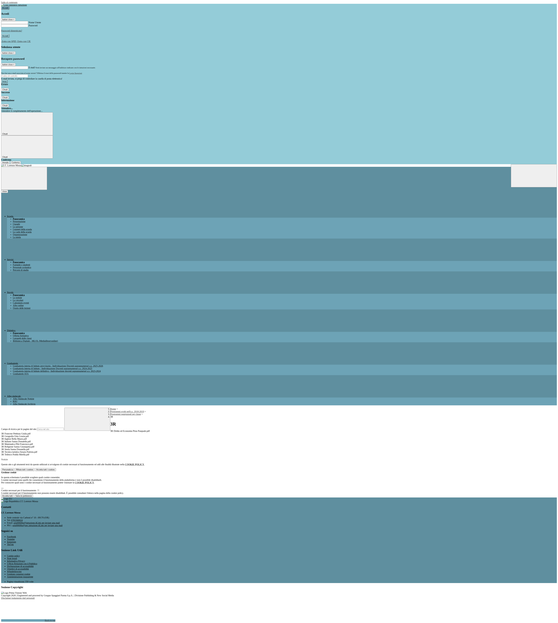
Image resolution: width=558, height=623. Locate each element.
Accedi (5, 8)
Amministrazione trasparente (20, 576)
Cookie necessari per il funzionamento (19, 490)
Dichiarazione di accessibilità (20, 566)
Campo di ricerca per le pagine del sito (18, 429)
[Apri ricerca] (534, 175)
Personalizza (7, 470)
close (4, 191)
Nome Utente (35, 22)
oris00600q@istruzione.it (37, 523)
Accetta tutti (45, 470)
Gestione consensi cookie (18, 574)
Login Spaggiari (75, 73)
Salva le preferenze (24, 496)
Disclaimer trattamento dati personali (18, 598)
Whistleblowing (14, 571)
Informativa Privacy (16, 561)
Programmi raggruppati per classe (125, 414)
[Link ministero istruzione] (14, 5)
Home (113, 409)
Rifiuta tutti (24, 470)
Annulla (5, 163)
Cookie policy (13, 556)
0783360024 (17, 520)
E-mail (32, 67)
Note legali (12, 558)
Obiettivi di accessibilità (18, 569)
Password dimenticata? (11, 30)
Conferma (15, 163)
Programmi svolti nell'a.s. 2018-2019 (127, 411)
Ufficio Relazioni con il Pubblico (22, 563)
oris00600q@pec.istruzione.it (37, 525)
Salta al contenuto (9, 2)
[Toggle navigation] (24, 178)
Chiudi (5, 89)
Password (33, 25)
